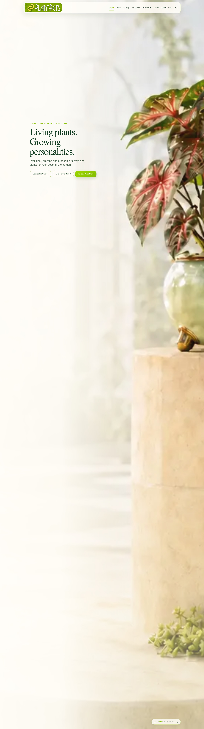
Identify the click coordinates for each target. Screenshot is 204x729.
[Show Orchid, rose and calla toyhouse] (158, 721)
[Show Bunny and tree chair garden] (167, 721)
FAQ (175, 8)
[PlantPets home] (43, 7)
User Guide (136, 8)
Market (156, 8)
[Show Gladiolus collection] (169, 721)
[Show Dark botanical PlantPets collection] (170, 721)
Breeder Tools (166, 8)
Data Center (146, 8)
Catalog (126, 8)
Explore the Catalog (41, 174)
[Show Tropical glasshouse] (159, 721)
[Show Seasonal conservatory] (162, 721)
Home (111, 8)
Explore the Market (63, 174)
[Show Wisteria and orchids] (164, 721)
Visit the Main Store (86, 174)
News (119, 8)
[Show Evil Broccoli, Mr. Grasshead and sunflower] (172, 721)
